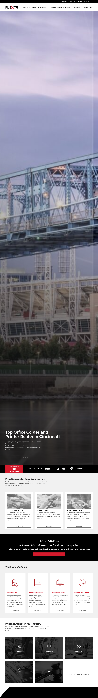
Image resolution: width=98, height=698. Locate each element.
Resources (77, 7)
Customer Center (88, 7)
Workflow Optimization (57, 7)
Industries (68, 7)
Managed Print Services (29, 7)
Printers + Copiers (42, 7)
